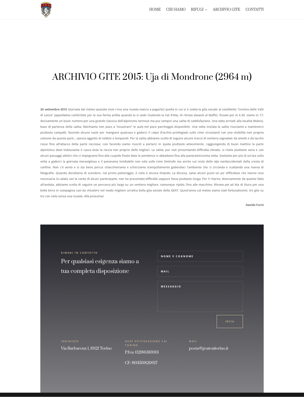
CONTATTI (254, 10)
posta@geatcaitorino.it (208, 348)
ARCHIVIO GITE (226, 10)
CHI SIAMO (176, 10)
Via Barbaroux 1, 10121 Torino (86, 348)
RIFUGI (197, 10)
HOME (155, 10)
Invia (229, 321)
